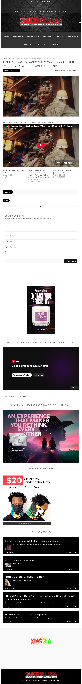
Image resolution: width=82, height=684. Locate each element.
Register (23, 11)
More (65, 544)
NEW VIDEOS (47, 36)
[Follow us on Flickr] (50, 1)
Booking (57, 11)
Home (16, 11)
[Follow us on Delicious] (45, 1)
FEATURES (17, 36)
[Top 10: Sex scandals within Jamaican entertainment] (8, 547)
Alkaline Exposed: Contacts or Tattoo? (24, 576)
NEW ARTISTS (32, 36)
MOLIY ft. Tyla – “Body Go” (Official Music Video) (62, 172)
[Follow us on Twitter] (42, 1)
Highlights (11, 58)
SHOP (45, 44)
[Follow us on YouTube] (47, 1)
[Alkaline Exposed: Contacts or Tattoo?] (8, 582)
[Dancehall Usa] (41, 21)
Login (29, 11)
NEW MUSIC (72, 36)
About (35, 11)
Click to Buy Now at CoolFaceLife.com (15, 396)
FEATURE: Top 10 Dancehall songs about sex (28, 614)
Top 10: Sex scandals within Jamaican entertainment (32, 541)
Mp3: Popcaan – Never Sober (20, 560)
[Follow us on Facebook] (39, 1)
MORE (54, 44)
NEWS (6, 36)
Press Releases (30, 44)
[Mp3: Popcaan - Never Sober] (8, 564)
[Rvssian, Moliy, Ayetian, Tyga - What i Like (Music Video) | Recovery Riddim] (41, 96)
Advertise (50, 11)
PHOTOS (60, 36)
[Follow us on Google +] (34, 1)
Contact (64, 11)
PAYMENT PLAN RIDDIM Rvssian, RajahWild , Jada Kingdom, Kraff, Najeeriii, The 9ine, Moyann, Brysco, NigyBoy (38, 174)
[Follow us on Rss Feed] (37, 1)
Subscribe (42, 11)
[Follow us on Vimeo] (31, 1)
